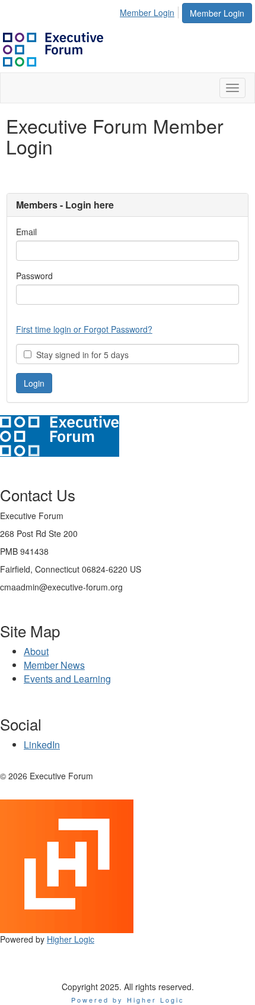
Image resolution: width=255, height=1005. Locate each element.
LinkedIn (42, 744)
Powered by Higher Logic (127, 999)
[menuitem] (150, 10)
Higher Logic (70, 939)
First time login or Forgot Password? (84, 329)
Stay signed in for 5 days (80, 355)
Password (34, 276)
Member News (54, 665)
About (36, 651)
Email (26, 232)
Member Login (217, 13)
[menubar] (150, 10)
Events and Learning (67, 678)
